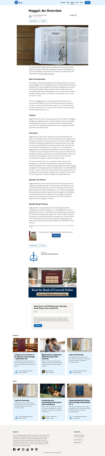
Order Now (56, 235)
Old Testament (33, 21)
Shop (87, 2)
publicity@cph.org (78, 440)
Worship (63, 2)
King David (65, 218)
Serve (81, 2)
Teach (76, 2)
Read (68, 2)
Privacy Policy (37, 322)
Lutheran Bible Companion (47, 74)
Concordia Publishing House (40, 15)
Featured (43, 21)
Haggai (39, 101)
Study (72, 2)
